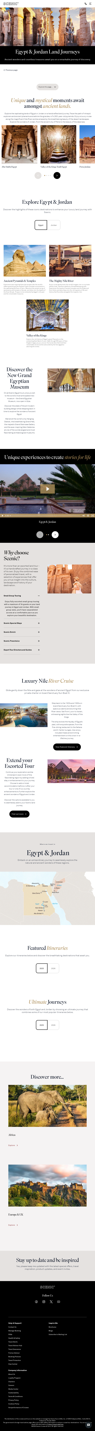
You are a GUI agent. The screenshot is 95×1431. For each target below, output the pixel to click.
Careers (11, 1385)
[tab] (41, 225)
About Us (11, 1374)
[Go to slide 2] (46, 175)
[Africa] (47, 1106)
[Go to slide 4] (50, 175)
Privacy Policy (13, 1400)
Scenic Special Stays (13, 623)
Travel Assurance (14, 1349)
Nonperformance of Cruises (18, 1408)
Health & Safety (14, 1338)
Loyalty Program (14, 1378)
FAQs (10, 1334)
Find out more (18, 814)
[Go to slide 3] (48, 175)
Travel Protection (14, 1360)
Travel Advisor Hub (15, 1346)
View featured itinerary (65, 747)
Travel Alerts (12, 1342)
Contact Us (12, 1327)
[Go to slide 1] (44, 175)
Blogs (51, 1331)
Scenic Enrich (10, 632)
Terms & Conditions (15, 1396)
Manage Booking (14, 1331)
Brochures (52, 1327)
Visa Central (12, 1364)
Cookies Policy (13, 1404)
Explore (11, 1145)
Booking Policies (14, 1357)
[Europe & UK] (47, 1186)
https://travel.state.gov (55, 1424)
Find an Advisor (14, 1353)
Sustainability (13, 1393)
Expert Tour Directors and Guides (18, 650)
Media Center (13, 1389)
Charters (11, 1382)
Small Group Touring (12, 595)
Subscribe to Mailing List (58, 1334)
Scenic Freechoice (12, 641)
